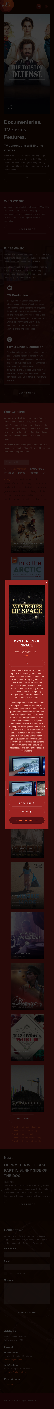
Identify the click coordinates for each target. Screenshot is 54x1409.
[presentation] (46, 788)
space (25, 656)
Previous (26, 803)
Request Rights (27, 820)
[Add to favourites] (27, 663)
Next (26, 812)
